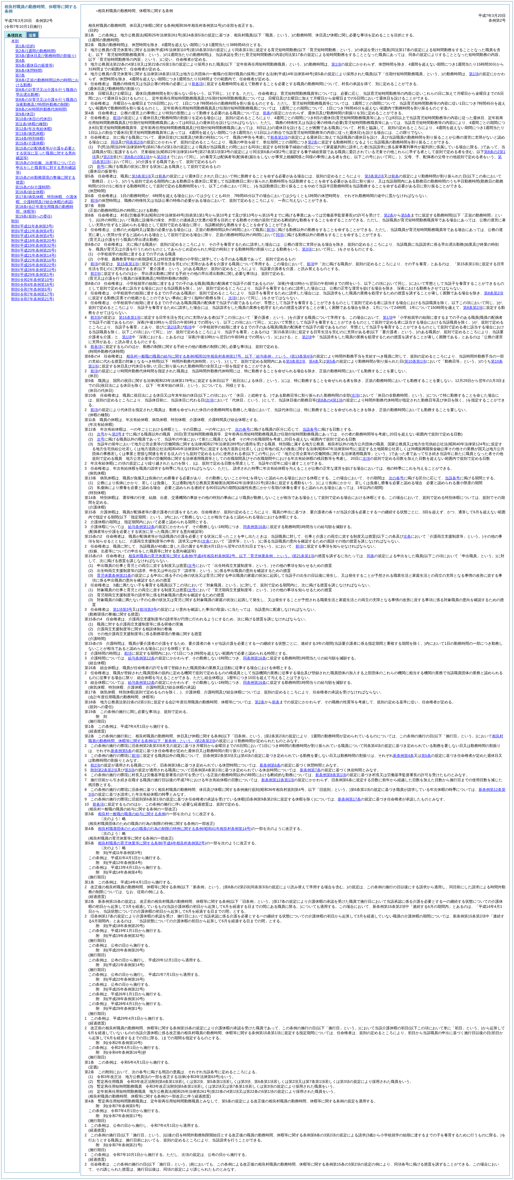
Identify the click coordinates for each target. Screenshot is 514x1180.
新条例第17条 (349, 799)
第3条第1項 (141, 176)
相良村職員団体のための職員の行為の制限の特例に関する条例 (175, 828)
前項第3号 (148, 609)
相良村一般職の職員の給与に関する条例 (131, 814)
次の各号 (242, 429)
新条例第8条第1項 (330, 775)
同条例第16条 (254, 527)
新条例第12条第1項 (277, 780)
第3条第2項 (374, 176)
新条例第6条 (270, 765)
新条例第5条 (121, 751)
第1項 (336, 64)
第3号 (117, 434)
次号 (100, 434)
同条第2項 (134, 142)
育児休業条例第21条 (114, 575)
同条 (370, 556)
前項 (116, 118)
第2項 (172, 327)
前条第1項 (279, 137)
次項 (366, 458)
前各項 (197, 84)
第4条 (314, 361)
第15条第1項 (127, 264)
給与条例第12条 (141, 527)
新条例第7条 (310, 770)
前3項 (95, 317)
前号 (100, 166)
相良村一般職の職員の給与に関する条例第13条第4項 (219, 356)
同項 (114, 142)
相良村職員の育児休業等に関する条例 (152, 843)
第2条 (313, 142)
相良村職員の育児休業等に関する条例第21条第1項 (221, 556)
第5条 (406, 215)
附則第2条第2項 (103, 770)
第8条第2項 (493, 293)
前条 (266, 113)
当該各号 (310, 429)
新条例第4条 (403, 755)
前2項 (95, 273)
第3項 (129, 770)
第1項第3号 (122, 609)
